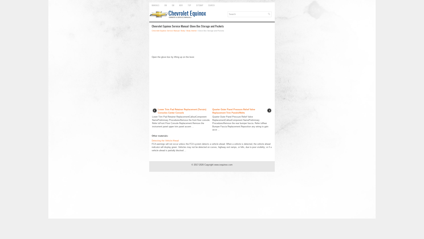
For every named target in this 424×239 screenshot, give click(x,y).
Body (183, 31)
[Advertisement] (212, 44)
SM (173, 5)
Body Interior (191, 31)
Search (211, 5)
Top (189, 5)
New (181, 5)
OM (165, 5)
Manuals (155, 5)
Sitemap (199, 5)
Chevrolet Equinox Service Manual (165, 31)
